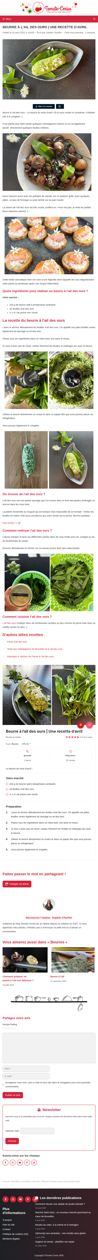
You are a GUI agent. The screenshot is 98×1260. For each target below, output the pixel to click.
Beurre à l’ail (57, 976)
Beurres (36, 1181)
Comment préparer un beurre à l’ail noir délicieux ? (18, 978)
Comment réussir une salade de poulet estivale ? (60, 1204)
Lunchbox (26, 1181)
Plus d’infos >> (10, 523)
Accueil (6, 1181)
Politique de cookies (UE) (15, 1234)
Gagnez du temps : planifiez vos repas (54, 1242)
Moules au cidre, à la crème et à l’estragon (56, 1225)
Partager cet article (19, 884)
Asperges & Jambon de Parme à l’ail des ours (30, 656)
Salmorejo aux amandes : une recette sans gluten (60, 1233)
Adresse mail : (12, 1131)
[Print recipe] (89, 725)
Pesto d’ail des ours (17, 641)
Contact (6, 1229)
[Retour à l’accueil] (49, 7)
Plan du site (9, 1224)
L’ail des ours (9, 623)
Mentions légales (11, 1239)
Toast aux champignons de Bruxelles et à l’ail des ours (34, 649)
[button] (94, 19)
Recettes (15, 1181)
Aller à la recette (45, 106)
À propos (7, 1220)
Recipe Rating (10, 1024)
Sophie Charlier (62, 917)
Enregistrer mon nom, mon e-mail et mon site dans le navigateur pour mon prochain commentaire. (47, 1084)
